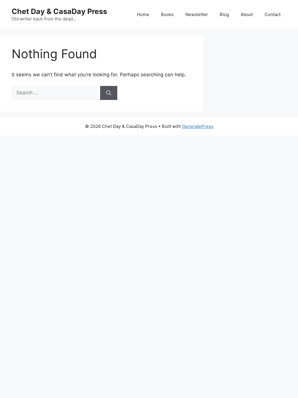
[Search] (108, 93)
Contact (273, 14)
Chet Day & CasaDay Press (59, 11)
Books (167, 14)
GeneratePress (197, 126)
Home (143, 14)
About (247, 14)
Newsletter (196, 14)
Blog (224, 14)
